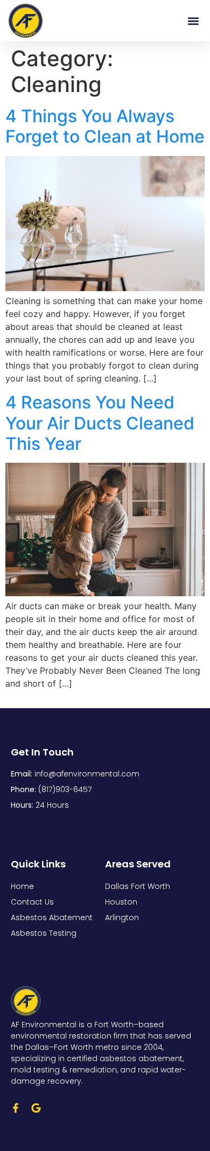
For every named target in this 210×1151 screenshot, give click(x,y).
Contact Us (32, 901)
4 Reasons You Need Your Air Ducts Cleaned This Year (99, 423)
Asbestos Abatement (52, 917)
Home (22, 886)
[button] (193, 21)
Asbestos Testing (43, 933)
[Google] (36, 1108)
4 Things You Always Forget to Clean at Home (105, 126)
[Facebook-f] (15, 1108)
